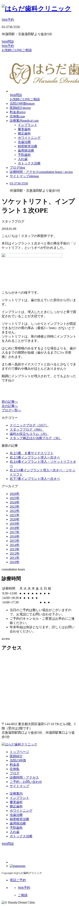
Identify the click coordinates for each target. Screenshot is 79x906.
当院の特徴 (22, 103)
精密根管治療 (27, 146)
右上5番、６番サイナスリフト (31, 453)
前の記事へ (10, 401)
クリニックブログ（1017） (29, 425)
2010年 (14, 562)
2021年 (14, 515)
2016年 (14, 536)
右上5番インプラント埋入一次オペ (35, 457)
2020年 (14, 519)
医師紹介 (20, 108)
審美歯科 (24, 129)
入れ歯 (23, 159)
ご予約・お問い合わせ (26, 781)
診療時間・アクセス (41, 172)
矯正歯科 (24, 133)
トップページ (19, 752)
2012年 (14, 553)
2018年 (14, 528)
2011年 (14, 557)
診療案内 (24, 120)
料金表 (18, 112)
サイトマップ (24, 176)
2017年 (14, 532)
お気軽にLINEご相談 (17, 50)
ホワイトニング (29, 137)
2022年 (14, 511)
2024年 (14, 502)
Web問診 (8, 41)
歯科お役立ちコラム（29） (29, 434)
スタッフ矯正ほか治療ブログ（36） (36, 438)
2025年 (14, 498)
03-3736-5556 (19, 183)
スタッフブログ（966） (27, 429)
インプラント (27, 125)
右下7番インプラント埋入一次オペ (35, 478)
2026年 (14, 493)
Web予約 (8, 19)
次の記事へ (10, 406)
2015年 (14, 540)
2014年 (14, 545)
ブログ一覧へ (11, 410)
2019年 (14, 523)
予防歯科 (24, 154)
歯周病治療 (26, 150)
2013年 (14, 549)
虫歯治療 (24, 142)
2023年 (14, 506)
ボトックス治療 (29, 163)
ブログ (17, 167)
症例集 (17, 116)
